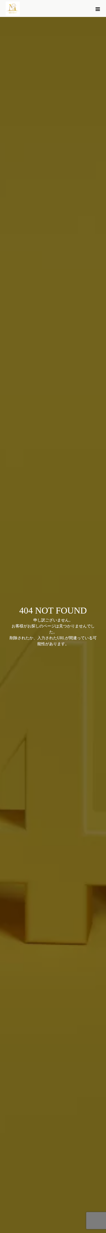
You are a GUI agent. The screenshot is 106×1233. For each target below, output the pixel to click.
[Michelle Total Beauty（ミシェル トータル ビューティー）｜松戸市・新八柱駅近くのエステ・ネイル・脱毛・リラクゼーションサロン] (13, 8)
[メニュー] (97, 8)
